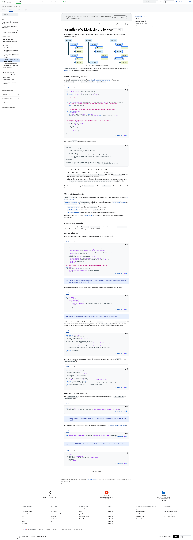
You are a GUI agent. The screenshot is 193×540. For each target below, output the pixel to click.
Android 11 (110, 523)
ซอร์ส (23, 516)
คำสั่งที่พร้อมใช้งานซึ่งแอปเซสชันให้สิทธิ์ (116, 425)
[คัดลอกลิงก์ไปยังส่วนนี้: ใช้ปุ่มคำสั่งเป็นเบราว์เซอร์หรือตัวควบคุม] (89, 393)
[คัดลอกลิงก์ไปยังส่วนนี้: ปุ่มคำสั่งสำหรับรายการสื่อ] (84, 224)
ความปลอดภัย (25, 514)
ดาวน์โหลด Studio (140, 516)
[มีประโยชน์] (125, 24)
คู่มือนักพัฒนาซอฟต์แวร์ (141, 511)
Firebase (55, 529)
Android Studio (180, 1)
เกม (51, 509)
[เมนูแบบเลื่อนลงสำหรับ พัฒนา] (47, 2)
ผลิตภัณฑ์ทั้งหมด (78, 529)
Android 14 (110, 516)
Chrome (48, 529)
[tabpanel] (96, 113)
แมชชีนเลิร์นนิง (54, 511)
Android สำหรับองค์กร (27, 511)
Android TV (81, 518)
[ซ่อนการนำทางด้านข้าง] (18, 537)
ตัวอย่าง (19, 9)
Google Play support (169, 514)
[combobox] (150, 1)
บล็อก (66, 1)
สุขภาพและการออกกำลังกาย (57, 514)
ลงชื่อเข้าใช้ (189, 1)
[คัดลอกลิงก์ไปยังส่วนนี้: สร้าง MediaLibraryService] (88, 77)
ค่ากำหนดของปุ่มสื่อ (120, 280)
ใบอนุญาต (33, 536)
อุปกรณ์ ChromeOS (83, 514)
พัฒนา (43, 1)
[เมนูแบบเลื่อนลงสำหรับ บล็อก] (69, 2)
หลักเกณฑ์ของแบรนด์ (41, 536)
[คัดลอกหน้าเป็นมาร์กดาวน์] (119, 29)
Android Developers (68, 24)
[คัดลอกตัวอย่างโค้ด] (128, 90)
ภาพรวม (3, 9)
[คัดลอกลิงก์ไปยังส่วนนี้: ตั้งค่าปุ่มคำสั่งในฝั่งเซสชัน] (80, 233)
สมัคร (175, 536)
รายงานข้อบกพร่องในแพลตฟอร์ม (172, 509)
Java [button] (74, 87)
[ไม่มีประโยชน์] (127, 24)
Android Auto (67, 70)
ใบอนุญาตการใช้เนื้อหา (91, 479)
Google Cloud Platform (65, 529)
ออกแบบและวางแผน (31, 1)
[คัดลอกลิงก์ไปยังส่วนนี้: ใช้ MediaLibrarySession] (86, 194)
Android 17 (110, 509)
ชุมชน (26, 9)
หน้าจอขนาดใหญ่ (83, 509)
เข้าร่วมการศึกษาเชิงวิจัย (170, 516)
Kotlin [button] (67, 87)
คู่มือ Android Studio (140, 509)
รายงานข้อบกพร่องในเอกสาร (171, 511)
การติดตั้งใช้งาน (99, 80)
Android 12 (110, 521)
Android (24, 509)
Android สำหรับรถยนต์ (84, 516)
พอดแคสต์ (24, 523)
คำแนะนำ (11, 9)
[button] (9, 37)
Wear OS (81, 511)
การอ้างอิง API (139, 514)
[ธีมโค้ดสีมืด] (126, 90)
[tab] (67, 87)
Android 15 (110, 514)
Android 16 (110, 511)
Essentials (18, 1)
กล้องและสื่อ (53, 516)
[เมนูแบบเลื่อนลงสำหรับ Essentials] (23, 2)
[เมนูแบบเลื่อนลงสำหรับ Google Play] (59, 2)
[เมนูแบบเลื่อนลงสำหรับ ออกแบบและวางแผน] (38, 2)
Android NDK (139, 518)
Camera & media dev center (11, 6)
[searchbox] (10, 14)
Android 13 (110, 518)
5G (51, 521)
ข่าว (23, 518)
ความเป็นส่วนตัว (54, 518)
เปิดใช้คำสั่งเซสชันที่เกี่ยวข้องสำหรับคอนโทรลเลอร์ (104, 316)
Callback (119, 202)
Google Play (54, 1)
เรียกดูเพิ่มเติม (71, 199)
